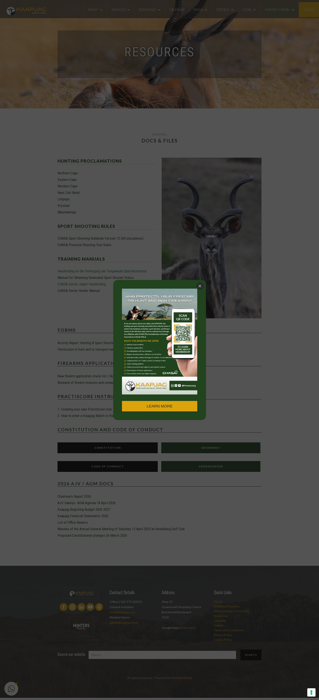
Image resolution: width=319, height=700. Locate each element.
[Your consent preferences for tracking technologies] (311, 692)
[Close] (199, 286)
